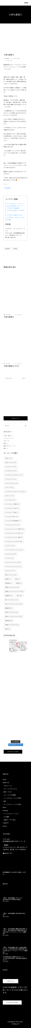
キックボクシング (10, 470)
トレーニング (9, 60)
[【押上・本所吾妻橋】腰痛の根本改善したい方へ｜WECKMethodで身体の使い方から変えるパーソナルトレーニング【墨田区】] (15, 923)
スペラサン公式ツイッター (15, 215)
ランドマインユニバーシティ (13, 566)
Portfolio (5, 810)
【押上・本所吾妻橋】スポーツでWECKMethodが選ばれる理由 (12, 898)
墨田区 (18, 583)
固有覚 (15, 248)
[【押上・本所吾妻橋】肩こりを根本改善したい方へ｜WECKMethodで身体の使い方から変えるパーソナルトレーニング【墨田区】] (15, 941)
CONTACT (6, 823)
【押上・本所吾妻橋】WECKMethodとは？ (14, 914)
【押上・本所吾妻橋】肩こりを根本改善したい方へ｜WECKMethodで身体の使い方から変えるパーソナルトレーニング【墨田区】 (15, 949)
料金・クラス (8, 792)
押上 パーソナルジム (11, 599)
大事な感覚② (9, 317)
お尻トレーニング (10, 462)
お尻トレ (8, 458)
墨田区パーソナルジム (12, 587)
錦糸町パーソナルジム (12, 624)
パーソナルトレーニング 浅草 (13, 537)
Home (4, 779)
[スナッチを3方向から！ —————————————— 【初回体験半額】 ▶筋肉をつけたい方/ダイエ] (15, 689)
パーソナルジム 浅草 (11, 512)
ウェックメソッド (10, 466)
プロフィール (8, 786)
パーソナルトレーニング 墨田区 (14, 529)
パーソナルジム (10, 500)
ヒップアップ (9, 545)
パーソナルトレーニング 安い (13, 541)
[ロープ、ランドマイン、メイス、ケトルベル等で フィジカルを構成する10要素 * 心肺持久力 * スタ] (15, 661)
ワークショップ (10, 570)
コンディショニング (11, 483)
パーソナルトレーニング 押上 (14, 533)
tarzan (7, 58)
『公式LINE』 (7, 188)
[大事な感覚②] (15, 292)
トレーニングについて (10, 789)
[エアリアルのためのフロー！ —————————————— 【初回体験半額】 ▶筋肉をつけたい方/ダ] (15, 732)
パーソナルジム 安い (11, 516)
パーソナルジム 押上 (11, 508)
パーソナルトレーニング (12, 524)
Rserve (5, 826)
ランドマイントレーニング (12, 562)
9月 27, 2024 (7, 314)
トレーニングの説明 (10, 795)
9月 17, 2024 (7, 363)
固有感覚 (8, 583)
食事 (5, 448)
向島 (17, 579)
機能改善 (8, 608)
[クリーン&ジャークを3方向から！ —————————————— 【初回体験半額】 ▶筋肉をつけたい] (15, 703)
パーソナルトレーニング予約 (12, 798)
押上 (19, 595)
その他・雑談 (7, 435)
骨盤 (7, 628)
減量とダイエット (8, 445)
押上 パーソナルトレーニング (13, 603)
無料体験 (8, 620)
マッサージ (9, 558)
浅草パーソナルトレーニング (13, 616)
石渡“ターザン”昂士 (9, 820)
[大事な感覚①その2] (15, 341)
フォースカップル (10, 554)
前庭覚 (8, 579)
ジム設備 (6, 817)
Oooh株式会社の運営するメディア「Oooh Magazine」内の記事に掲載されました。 (15, 958)
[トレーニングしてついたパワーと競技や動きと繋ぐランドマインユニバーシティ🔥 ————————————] (15, 718)
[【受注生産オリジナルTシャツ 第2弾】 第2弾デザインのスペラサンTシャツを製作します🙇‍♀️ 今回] (15, 675)
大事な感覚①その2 (11, 366)
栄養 (5, 443)
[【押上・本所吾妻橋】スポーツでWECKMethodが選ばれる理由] (15, 892)
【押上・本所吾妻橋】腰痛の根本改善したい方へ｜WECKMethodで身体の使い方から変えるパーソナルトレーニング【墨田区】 (15, 931)
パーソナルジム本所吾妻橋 (12, 520)
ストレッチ (9, 487)
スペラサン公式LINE (13, 208)
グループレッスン (10, 479)
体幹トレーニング (11, 574)
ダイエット (9, 495)
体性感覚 (7, 248)
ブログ (5, 440)
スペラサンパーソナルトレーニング (15, 491)
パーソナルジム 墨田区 (12, 504)
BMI (5, 801)
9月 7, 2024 (17, 58)
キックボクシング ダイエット (13, 475)
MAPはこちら (8, 853)
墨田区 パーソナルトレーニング (14, 591)
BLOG (4, 807)
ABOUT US (6, 782)
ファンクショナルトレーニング (14, 549)
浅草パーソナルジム (11, 612)
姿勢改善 (8, 595)
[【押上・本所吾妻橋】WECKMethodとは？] (15, 907)
